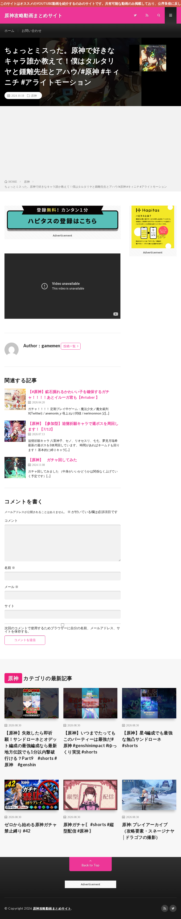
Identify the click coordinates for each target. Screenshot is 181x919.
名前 (9, 567)
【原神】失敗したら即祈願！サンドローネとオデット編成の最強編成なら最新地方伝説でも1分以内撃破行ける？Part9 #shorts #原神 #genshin (30, 748)
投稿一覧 (69, 346)
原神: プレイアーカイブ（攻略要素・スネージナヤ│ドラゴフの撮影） (148, 831)
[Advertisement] (90, 144)
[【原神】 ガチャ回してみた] (15, 467)
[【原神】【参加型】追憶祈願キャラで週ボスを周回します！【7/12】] (15, 431)
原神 (34, 95)
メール (11, 586)
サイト (9, 606)
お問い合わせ (31, 31)
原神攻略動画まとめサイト (52, 908)
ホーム (9, 31)
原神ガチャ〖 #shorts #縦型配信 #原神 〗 (88, 827)
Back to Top (90, 865)
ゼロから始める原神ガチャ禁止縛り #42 (30, 827)
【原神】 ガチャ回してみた (52, 459)
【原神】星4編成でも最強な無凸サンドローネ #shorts (147, 739)
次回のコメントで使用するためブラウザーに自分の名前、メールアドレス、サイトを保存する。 (62, 629)
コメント (11, 520)
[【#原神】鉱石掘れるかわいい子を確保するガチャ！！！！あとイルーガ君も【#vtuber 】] (15, 399)
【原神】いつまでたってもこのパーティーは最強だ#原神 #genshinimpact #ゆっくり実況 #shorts (90, 742)
